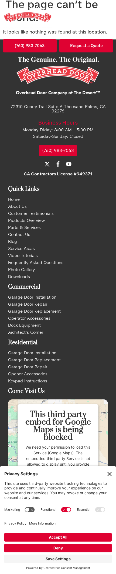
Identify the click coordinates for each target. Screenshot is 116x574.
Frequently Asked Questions (35, 263)
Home (14, 199)
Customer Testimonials (31, 213)
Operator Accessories (29, 318)
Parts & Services (24, 227)
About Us (17, 206)
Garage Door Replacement (34, 311)
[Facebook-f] (58, 164)
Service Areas (21, 248)
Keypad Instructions (27, 381)
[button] (106, 18)
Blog (12, 241)
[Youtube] (68, 164)
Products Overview (26, 220)
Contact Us (19, 234)
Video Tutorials (23, 255)
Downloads (19, 277)
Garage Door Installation (32, 297)
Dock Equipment (24, 325)
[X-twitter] (47, 164)
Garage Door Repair (27, 304)
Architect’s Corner (25, 332)
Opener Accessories (27, 374)
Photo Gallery (21, 270)
